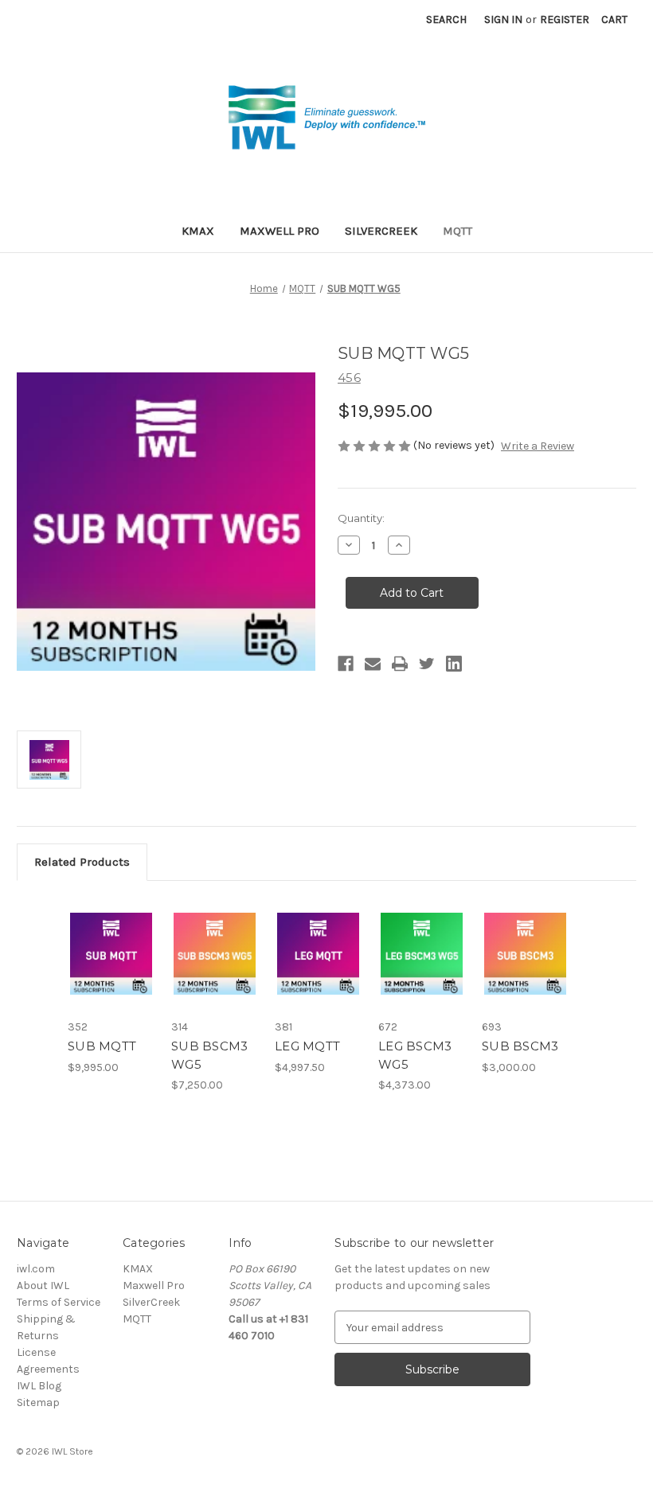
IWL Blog (39, 1386)
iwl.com (36, 1269)
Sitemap (38, 1402)
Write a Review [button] (537, 446)
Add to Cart (111, 973)
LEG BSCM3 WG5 (415, 1055)
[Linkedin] (454, 664)
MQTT (457, 231)
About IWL (43, 1285)
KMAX (198, 231)
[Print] (400, 664)
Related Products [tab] (82, 862)
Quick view (111, 934)
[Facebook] (346, 664)
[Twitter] (427, 664)
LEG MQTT (307, 1046)
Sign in (503, 19)
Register (564, 19)
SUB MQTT (102, 1046)
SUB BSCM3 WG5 (209, 1055)
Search (446, 19)
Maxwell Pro (279, 231)
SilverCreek (381, 231)
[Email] (373, 664)
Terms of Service (58, 1302)
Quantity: (361, 518)
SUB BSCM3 (520, 1046)
